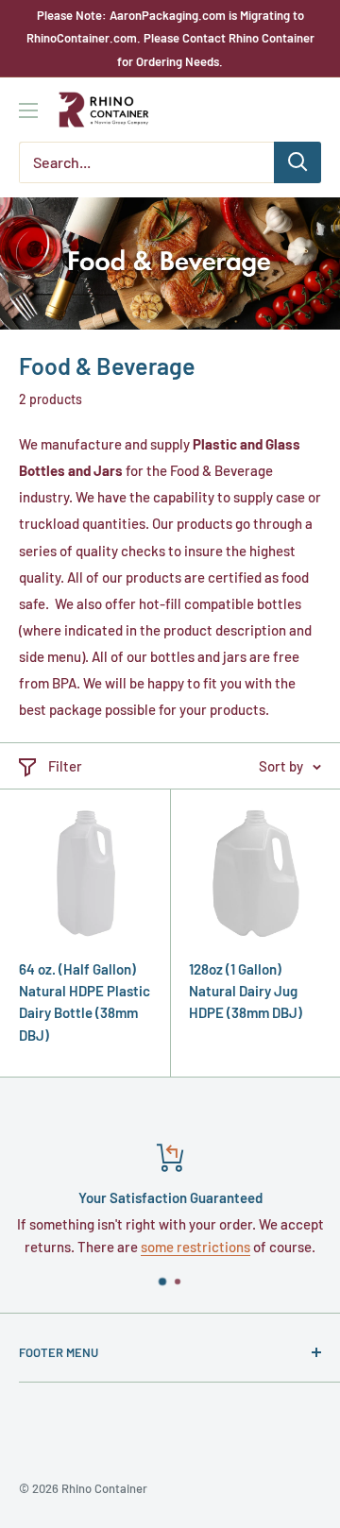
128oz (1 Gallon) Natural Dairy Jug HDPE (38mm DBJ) (245, 991)
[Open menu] (28, 110)
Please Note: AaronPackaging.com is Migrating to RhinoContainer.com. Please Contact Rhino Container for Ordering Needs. (170, 38)
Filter (65, 765)
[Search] (297, 162)
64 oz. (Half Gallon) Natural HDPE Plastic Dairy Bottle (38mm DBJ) (84, 1002)
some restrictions (195, 1246)
